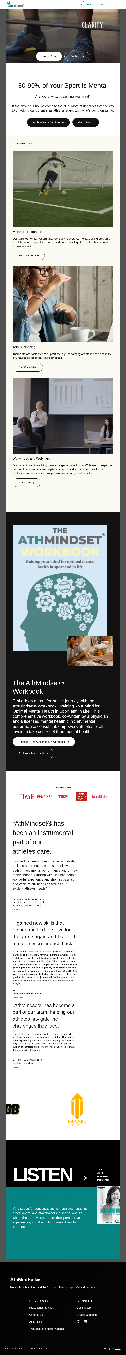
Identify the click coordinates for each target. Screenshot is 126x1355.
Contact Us (77, 56)
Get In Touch (94, 4)
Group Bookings (27, 482)
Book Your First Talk (29, 255)
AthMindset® (25, 1279)
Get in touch (85, 122)
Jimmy (118, 1349)
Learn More (49, 56)
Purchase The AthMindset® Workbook (42, 741)
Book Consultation (28, 367)
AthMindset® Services (46, 122)
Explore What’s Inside (32, 753)
